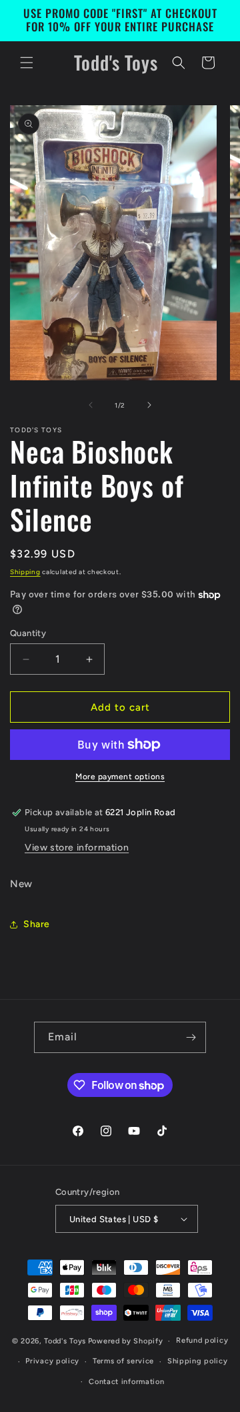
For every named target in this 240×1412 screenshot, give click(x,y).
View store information (77, 847)
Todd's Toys (65, 1341)
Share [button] (36, 924)
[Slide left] (90, 405)
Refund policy (202, 1340)
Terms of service (123, 1361)
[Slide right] (149, 405)
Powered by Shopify (125, 1341)
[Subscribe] (190, 1037)
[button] (26, 62)
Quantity (28, 633)
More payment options (120, 776)
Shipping (25, 571)
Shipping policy (197, 1361)
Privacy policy (52, 1361)
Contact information (126, 1381)
